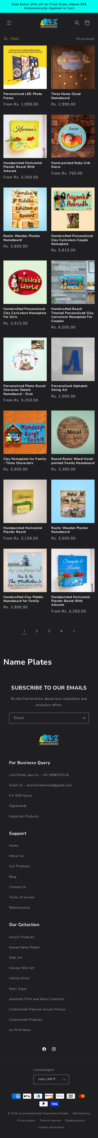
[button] (9, 23)
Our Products (19, 866)
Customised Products (25, 1019)
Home (13, 845)
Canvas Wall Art (21, 968)
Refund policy (19, 907)
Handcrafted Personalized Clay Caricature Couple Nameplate (72, 240)
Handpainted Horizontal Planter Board (22, 530)
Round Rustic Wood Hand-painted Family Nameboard (73, 461)
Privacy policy (26, 1120)
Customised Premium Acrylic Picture (37, 1009)
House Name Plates (24, 947)
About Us (16, 856)
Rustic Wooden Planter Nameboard (21, 238)
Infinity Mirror (19, 978)
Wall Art (15, 957)
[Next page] (74, 631)
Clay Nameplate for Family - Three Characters (24, 461)
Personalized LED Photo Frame (22, 96)
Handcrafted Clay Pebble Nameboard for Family (23, 599)
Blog (12, 877)
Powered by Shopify (56, 1113)
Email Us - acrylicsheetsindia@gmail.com (40, 785)
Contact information (51, 1127)
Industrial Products (24, 816)
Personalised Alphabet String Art (69, 388)
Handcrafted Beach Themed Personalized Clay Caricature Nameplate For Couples (72, 315)
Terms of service (50, 1120)
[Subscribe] (84, 718)
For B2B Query (20, 795)
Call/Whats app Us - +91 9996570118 (39, 775)
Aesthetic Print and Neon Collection (36, 999)
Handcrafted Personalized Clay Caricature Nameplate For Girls (24, 313)
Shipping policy (75, 1120)
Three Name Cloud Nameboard (66, 96)
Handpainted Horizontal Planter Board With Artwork (22, 167)
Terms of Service (22, 897)
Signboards (18, 806)
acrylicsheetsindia (30, 1113)
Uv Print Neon (20, 1030)
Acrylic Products (21, 937)
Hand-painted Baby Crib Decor (70, 165)
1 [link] (24, 631)
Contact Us (17, 887)
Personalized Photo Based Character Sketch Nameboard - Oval (24, 390)
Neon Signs (18, 989)
